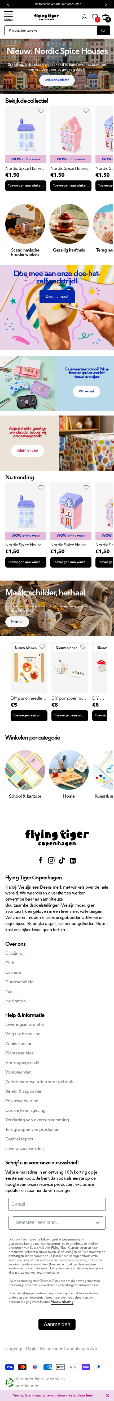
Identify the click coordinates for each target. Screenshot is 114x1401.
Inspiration (15, 1001)
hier (89, 1395)
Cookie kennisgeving (25, 1110)
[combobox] (58, 1222)
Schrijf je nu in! (27, 450)
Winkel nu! (86, 391)
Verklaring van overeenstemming (37, 1120)
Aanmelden (57, 1324)
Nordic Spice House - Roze (69, 545)
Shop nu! (17, 621)
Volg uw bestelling (23, 1034)
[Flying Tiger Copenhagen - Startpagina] (57, 838)
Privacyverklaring (21, 1101)
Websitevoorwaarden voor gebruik (39, 1082)
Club (9, 963)
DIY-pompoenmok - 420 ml (69, 698)
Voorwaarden (18, 1072)
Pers (9, 991)
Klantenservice (19, 1053)
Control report (19, 1139)
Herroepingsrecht (22, 1063)
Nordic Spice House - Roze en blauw (69, 168)
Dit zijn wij (15, 953)
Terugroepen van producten (32, 1129)
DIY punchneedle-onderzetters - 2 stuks (27, 698)
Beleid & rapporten (23, 1091)
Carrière (13, 972)
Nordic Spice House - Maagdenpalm (24, 168)
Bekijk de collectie (57, 80)
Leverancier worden (24, 1149)
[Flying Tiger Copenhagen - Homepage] (46, 17)
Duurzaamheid (19, 982)
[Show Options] (97, 1222)
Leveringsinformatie (24, 1024)
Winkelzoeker (18, 1044)
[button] (8, 16)
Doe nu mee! (57, 296)
